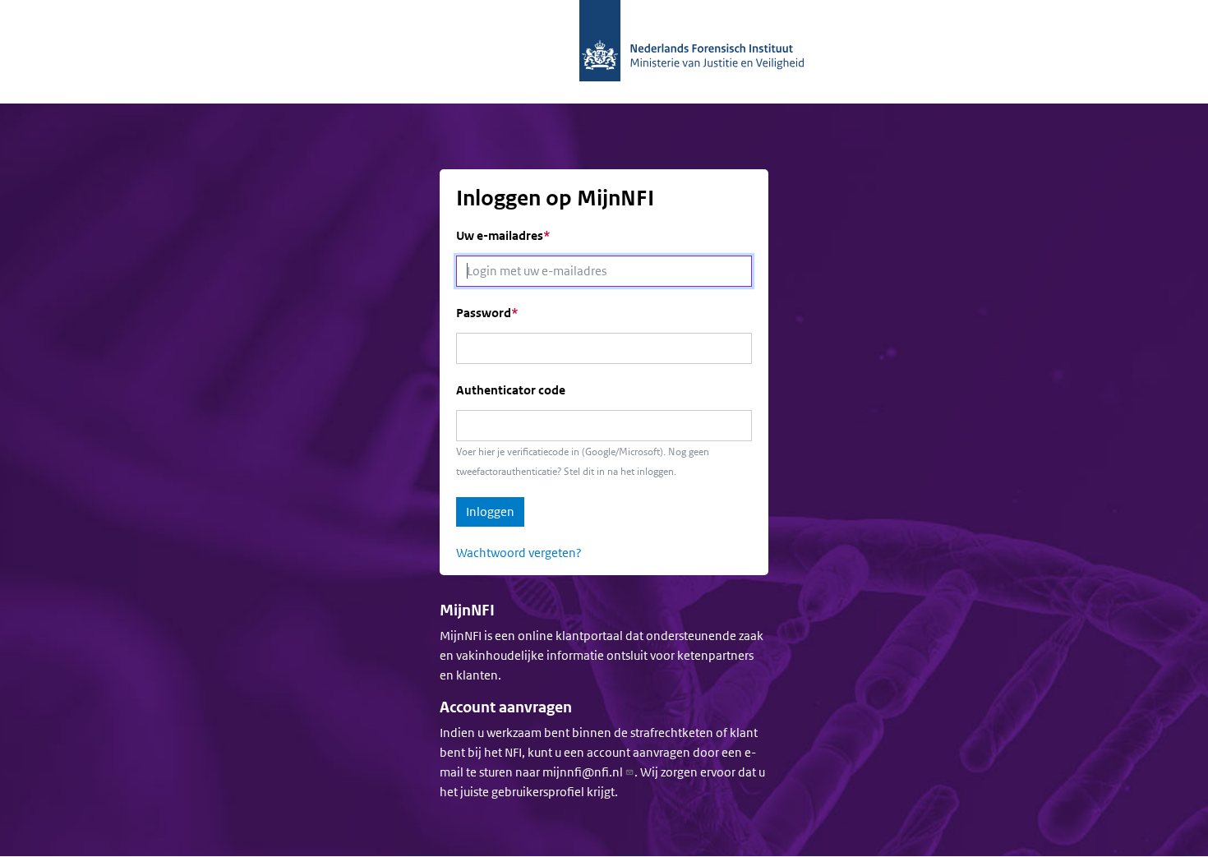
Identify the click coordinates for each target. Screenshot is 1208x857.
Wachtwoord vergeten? (519, 552)
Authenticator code (510, 390)
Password (483, 312)
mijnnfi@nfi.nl (582, 772)
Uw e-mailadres (499, 235)
